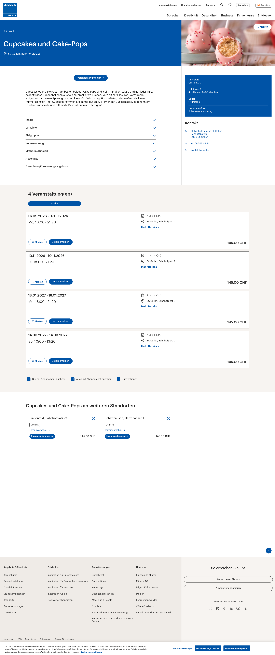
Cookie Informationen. (91, 652)
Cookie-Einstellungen (182, 648)
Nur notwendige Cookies (207, 648)
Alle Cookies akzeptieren (236, 648)
